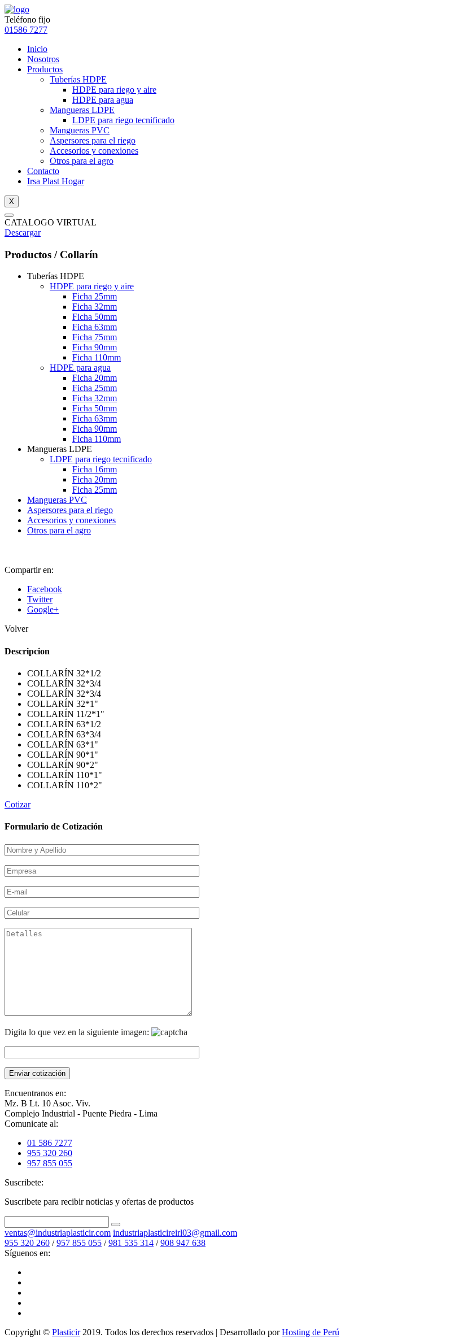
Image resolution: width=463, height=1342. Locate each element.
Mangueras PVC (80, 130)
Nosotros (43, 59)
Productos (45, 69)
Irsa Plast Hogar (55, 181)
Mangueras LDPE (82, 110)
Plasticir (66, 1332)
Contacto (43, 171)
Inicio (37, 49)
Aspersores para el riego (93, 140)
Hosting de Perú (310, 1332)
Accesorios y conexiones (94, 150)
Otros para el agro (81, 161)
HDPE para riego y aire (114, 89)
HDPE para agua (102, 100)
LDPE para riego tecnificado (123, 120)
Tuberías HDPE (78, 79)
